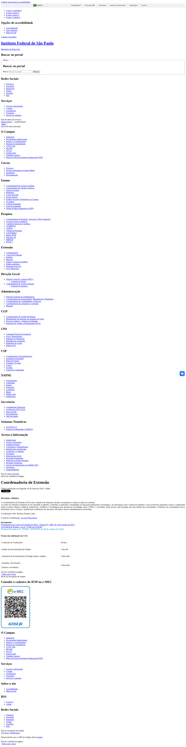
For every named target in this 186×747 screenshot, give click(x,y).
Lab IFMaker (11, 233)
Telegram (10, 715)
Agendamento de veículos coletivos (20, 188)
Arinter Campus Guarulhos (17, 262)
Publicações (11, 396)
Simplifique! (76, 5)
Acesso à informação (117, 5)
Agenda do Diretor (18, 281)
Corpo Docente (12, 195)
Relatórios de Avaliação (15, 341)
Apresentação (11, 381)
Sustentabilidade (12, 470)
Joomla (39, 737)
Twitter (9, 722)
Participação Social (13, 456)
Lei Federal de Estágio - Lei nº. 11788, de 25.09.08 (21, 527)
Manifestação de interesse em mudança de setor (25, 319)
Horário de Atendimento (15, 144)
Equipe (9, 385)
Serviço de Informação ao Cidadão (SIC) (22, 465)
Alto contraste (11, 30)
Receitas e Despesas (14, 463)
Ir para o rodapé (13, 17)
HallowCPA (11, 346)
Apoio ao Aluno (12, 190)
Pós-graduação (12, 175)
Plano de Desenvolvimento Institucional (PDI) (24, 157)
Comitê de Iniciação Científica (18, 224)
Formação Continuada (15, 370)
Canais (144, 5)
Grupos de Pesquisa (14, 231)
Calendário (10, 383)
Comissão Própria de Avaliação (18, 334)
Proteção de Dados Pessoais (17, 460)
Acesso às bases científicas (16, 221)
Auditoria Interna (13, 445)
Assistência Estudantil (15, 359)
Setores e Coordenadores (16, 141)
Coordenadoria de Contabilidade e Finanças (23, 301)
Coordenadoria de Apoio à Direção (20, 284)
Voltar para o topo (8, 574)
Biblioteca (10, 193)
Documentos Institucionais (16, 139)
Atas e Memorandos (14, 336)
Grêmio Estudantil (13, 204)
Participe (102, 5)
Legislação (133, 5)
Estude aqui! (11, 153)
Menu (3, 124)
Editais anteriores (13, 264)
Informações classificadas (16, 449)
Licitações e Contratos (15, 451)
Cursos (9, 365)
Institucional (11, 440)
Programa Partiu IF (13, 266)
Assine (9, 704)
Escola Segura (11, 197)
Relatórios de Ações (14, 343)
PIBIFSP (9, 240)
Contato (9, 108)
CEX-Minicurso (12, 269)
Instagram (10, 719)
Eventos (9, 368)
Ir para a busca (12, 15)
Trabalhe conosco (13, 155)
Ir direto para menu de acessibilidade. (16, 2)
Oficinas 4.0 (11, 237)
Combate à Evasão (13, 363)
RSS (8, 726)
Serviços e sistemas (13, 115)
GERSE (9, 228)
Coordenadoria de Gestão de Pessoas (21, 317)
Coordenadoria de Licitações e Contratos (22, 304)
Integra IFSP (11, 235)
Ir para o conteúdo (14, 10)
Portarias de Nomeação (15, 339)
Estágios (9, 257)
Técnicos (9, 168)
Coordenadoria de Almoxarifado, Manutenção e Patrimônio (29, 299)
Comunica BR (90, 5)
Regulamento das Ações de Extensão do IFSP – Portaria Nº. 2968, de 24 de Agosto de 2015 (37, 525)
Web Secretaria (12, 416)
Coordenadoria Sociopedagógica (19, 356)
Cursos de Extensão (14, 255)
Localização (11, 111)
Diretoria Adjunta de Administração (20, 297)
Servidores (10, 467)
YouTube (9, 724)
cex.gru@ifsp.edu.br (29, 518)
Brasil (40, 5)
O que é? (9, 702)
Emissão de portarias (19, 286)
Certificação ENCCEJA (15, 409)
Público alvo (11, 394)
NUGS (9, 151)
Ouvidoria (10, 113)
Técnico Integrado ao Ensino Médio (20, 170)
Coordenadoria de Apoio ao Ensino (20, 186)
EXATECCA (11, 427)
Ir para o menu (12, 13)
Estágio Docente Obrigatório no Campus (22, 199)
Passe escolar (11, 412)
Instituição (10, 137)
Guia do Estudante (13, 206)
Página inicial (6, 122)
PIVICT (9, 242)
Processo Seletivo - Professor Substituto (22, 321)
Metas (8, 392)
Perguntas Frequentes (14, 458)
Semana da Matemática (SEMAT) (19, 429)
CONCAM (10, 146)
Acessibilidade (12, 28)
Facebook (10, 717)
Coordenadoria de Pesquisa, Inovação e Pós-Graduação (28, 219)
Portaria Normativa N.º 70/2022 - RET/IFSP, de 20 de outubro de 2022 (32, 529)
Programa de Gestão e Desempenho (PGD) (23, 323)
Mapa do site (11, 33)
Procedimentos (12, 414)
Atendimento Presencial (15, 407)
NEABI (9, 148)
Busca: (6, 71)
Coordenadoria (12, 253)
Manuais (9, 259)
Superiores (10, 173)
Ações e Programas (14, 442)
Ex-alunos (10, 202)
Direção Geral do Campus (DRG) (19, 279)
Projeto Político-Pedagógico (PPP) (20, 208)
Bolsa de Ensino (12, 361)
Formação (10, 387)
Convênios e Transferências (17, 447)
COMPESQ (11, 226)
